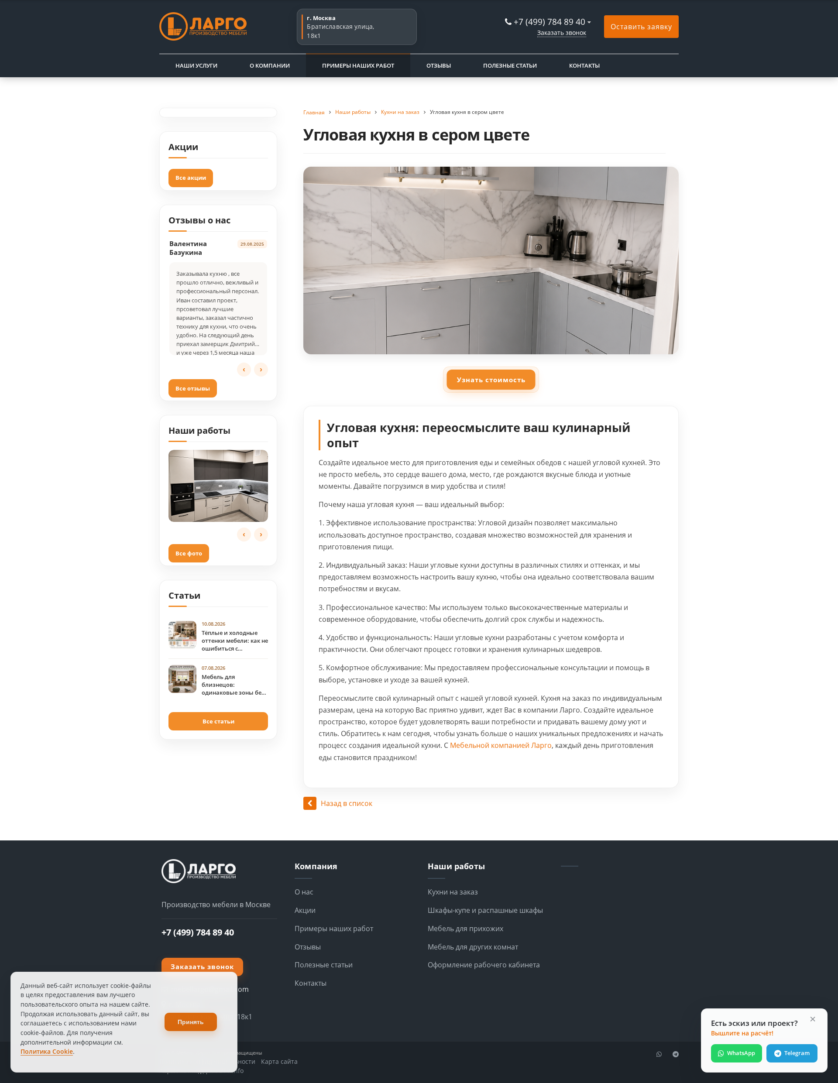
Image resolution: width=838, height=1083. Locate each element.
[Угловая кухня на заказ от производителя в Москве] (218, 486)
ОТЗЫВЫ (438, 65)
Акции (305, 910)
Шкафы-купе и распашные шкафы (485, 910)
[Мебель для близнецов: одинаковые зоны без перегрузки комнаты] (182, 679)
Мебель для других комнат (473, 947)
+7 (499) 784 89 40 (549, 21)
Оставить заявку (641, 26)
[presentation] (244, 370)
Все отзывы (192, 388)
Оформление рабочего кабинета (484, 965)
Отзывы (308, 947)
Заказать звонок (561, 32)
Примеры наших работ (334, 928)
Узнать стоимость (491, 379)
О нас (304, 892)
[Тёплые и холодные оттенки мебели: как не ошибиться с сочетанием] (182, 635)
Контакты (310, 983)
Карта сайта (279, 1061)
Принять (191, 1021)
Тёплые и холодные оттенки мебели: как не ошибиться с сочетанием (235, 641)
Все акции (190, 178)
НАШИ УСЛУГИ (196, 65)
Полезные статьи (324, 965)
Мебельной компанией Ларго (501, 745)
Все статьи (218, 721)
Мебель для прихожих (465, 928)
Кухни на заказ (453, 892)
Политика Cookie (47, 1051)
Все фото (188, 553)
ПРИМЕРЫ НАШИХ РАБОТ (358, 65)
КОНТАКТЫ (584, 65)
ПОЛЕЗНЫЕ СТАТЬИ (510, 65)
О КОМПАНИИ (270, 65)
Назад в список (346, 803)
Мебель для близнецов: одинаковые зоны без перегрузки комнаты (233, 685)
